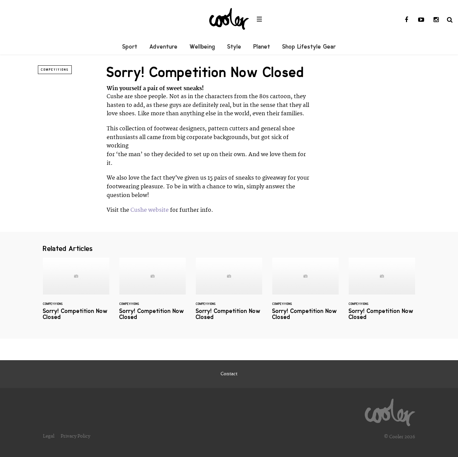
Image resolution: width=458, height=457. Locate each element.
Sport (129, 46)
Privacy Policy (75, 436)
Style (234, 46)
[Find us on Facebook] (406, 20)
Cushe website (149, 210)
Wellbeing (202, 46)
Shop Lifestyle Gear (309, 46)
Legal (48, 436)
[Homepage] (390, 411)
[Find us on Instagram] (436, 20)
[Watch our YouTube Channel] (421, 20)
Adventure (164, 46)
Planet (261, 46)
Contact (229, 374)
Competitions (55, 70)
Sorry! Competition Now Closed (76, 293)
